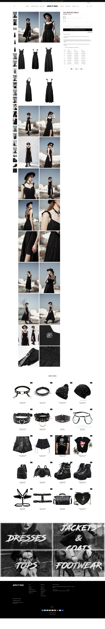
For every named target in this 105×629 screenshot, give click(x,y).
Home (27, 6)
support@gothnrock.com (17, 600)
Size (64, 16)
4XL (81, 17)
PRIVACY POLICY (43, 589)
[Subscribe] (68, 590)
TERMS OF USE (43, 591)
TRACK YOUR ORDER (32, 589)
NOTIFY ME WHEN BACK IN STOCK (77, 29)
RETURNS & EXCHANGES (32, 591)
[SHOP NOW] (26, 536)
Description (90, 32)
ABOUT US (42, 588)
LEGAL (42, 594)
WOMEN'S (67, 6)
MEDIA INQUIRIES (43, 595)
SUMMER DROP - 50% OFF (38, 6)
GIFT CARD (42, 586)
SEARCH (30, 586)
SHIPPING (30, 588)
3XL (78, 17)
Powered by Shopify (52, 614)
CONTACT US (75, 6)
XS (64, 17)
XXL (75, 17)
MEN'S (62, 6)
